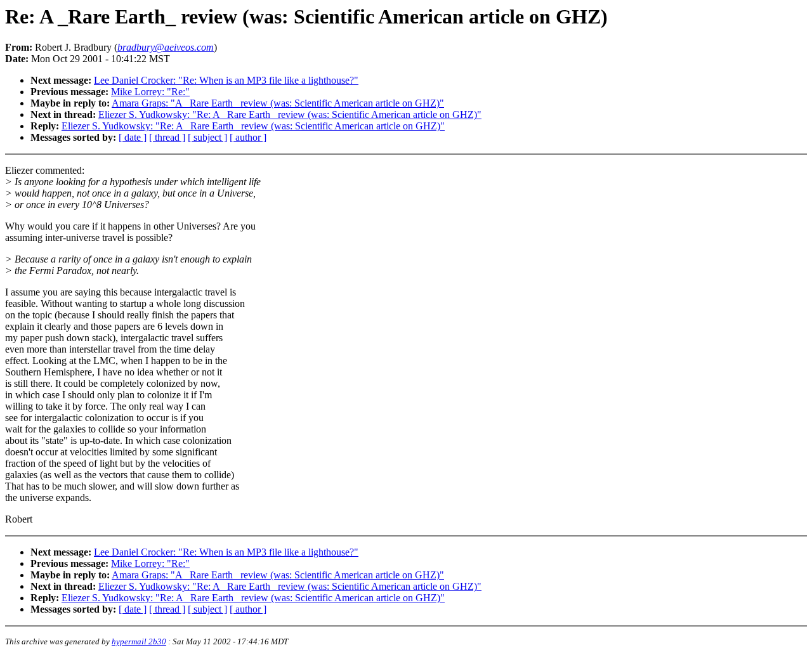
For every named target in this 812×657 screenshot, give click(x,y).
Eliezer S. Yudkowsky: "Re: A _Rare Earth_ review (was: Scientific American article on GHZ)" (289, 114)
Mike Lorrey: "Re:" (150, 91)
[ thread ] (167, 137)
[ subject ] (207, 137)
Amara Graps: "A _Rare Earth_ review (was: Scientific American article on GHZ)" (278, 103)
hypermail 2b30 (139, 641)
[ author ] (248, 137)
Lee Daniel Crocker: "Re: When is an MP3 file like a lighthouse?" (226, 80)
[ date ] (133, 137)
